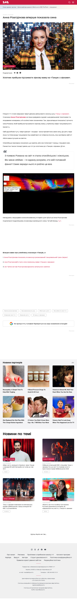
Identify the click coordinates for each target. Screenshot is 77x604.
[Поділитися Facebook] (17, 73)
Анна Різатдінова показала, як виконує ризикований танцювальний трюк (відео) (36, 257)
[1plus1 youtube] (45, 549)
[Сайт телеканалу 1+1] (6, 2)
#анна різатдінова (10, 310)
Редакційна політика (52, 560)
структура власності (39, 557)
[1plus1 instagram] (31, 549)
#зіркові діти (24, 315)
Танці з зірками (9, 66)
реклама (21, 554)
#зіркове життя (9, 315)
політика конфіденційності (61, 557)
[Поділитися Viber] (20, 73)
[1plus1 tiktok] (38, 549)
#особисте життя (60, 310)
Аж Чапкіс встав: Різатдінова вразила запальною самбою (27, 266)
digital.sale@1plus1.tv (38, 585)
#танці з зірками (39, 315)
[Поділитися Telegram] (14, 73)
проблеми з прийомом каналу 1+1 (40, 554)
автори (25, 557)
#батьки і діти (44, 310)
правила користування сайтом (29, 560)
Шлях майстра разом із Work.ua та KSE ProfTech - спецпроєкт (37, 7)
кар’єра (8, 557)
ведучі (16, 557)
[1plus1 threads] (35, 549)
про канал (11, 554)
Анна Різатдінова (18, 117)
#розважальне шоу (28, 310)
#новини (46, 471)
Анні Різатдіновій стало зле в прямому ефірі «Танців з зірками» (29, 262)
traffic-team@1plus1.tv (38, 589)
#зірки (6, 471)
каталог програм (63, 554)
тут (59, 221)
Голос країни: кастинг (9, 7)
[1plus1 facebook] (41, 549)
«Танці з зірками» (62, 114)
